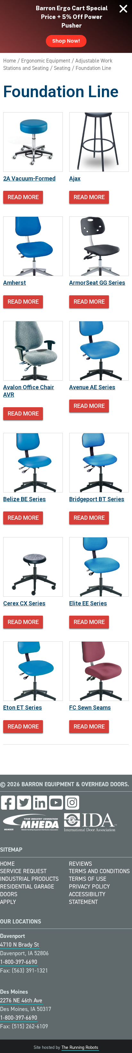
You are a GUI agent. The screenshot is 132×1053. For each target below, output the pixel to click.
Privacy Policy (89, 886)
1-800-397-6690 (18, 962)
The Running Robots (80, 1047)
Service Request (23, 871)
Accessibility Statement (87, 898)
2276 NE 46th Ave (21, 1000)
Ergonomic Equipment (45, 60)
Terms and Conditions (99, 871)
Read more (23, 197)
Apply (8, 902)
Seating (62, 68)
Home (9, 60)
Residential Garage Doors (27, 890)
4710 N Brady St (19, 944)
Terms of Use (87, 879)
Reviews (80, 864)
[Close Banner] (123, 8)
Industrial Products (29, 879)
